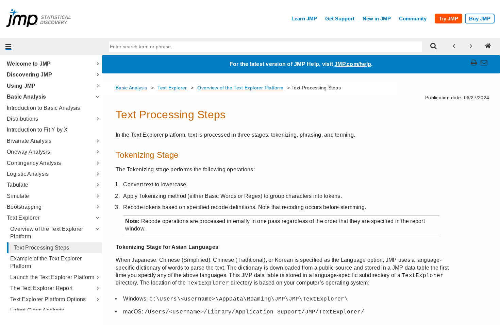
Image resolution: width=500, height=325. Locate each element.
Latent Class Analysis (37, 310)
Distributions (22, 119)
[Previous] (454, 46)
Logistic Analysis (28, 174)
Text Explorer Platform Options (48, 299)
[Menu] (8, 46)
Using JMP (21, 86)
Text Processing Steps (41, 248)
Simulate (18, 196)
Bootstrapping (24, 207)
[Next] (471, 46)
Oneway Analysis (28, 152)
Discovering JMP (29, 75)
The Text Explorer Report (41, 288)
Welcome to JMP (29, 64)
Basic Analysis (26, 97)
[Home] (488, 46)
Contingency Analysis (34, 163)
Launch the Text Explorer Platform (52, 277)
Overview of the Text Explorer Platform (46, 232)
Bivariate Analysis (29, 141)
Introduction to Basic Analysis (43, 108)
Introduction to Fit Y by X (37, 130)
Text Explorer (23, 218)
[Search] (433, 46)
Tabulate (17, 185)
